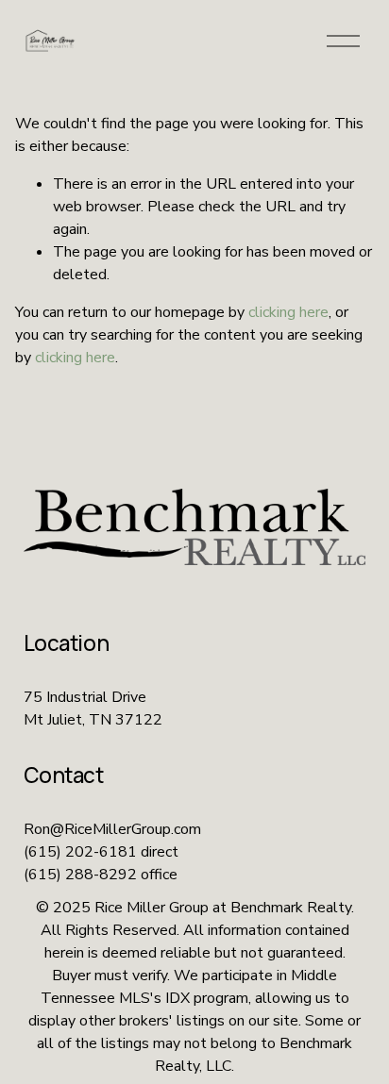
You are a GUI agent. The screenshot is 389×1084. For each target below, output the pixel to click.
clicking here (288, 312)
